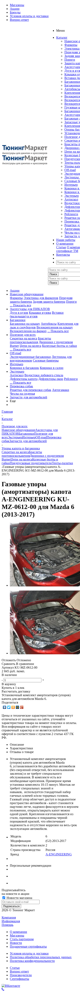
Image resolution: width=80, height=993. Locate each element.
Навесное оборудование (26, 294)
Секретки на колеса (23, 338)
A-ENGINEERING (59, 854)
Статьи (61, 247)
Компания (9, 917)
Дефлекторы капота (24, 379)
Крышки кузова (40, 312)
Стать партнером (22, 939)
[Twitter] (9, 707)
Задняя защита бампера (49, 301)
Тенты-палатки (62, 463)
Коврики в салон (51, 368)
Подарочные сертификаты (28, 946)
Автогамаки (60, 390)
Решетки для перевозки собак (30, 390)
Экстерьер (71, 195)
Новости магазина (19, 898)
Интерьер (71, 184)
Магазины (17, 935)
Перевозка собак (21, 386)
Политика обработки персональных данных (41, 957)
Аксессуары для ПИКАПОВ (30, 309)
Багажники (72, 81)
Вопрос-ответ (19, 971)
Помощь (7, 925)
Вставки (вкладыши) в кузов (37, 314)
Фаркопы (70, 45)
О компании (18, 932)
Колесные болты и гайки (59, 345)
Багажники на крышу (25, 323)
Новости (16, 943)
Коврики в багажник (24, 368)
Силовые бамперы (46, 360)
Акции (14, 290)
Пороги (69, 59)
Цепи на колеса (30, 345)
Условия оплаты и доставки (29, 953)
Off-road (70, 170)
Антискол (71, 199)
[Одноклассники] (13, 707)
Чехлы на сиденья (22, 393)
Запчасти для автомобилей (28, 397)
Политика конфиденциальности (32, 961)
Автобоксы (49, 323)
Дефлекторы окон (50, 379)
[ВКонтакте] (4, 707)
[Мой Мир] (17, 707)
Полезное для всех (23, 334)
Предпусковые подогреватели (31, 463)
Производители (21, 975)
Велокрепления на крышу (55, 327)
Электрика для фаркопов (41, 298)
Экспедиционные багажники (30, 357)
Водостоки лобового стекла (43, 375)
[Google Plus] (22, 707)
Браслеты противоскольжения (30, 340)
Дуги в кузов (19, 312)
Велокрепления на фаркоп (28, 331)
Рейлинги (71, 214)
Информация (11, 921)
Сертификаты (19, 979)
